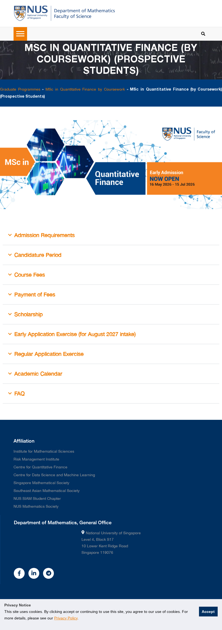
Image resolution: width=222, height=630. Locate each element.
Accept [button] (208, 611)
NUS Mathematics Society (36, 506)
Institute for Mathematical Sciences (44, 451)
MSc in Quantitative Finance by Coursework (85, 89)
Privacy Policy (65, 618)
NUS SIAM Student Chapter (37, 498)
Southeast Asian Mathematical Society (47, 490)
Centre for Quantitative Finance (40, 467)
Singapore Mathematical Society (41, 483)
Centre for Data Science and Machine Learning (54, 475)
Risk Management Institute (36, 459)
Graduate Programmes (20, 89)
